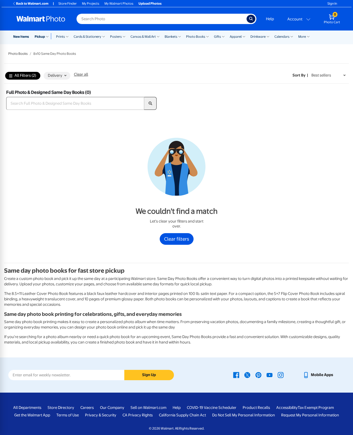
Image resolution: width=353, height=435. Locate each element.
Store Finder (67, 3)
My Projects (90, 3)
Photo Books (195, 37)
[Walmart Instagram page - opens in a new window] (281, 374)
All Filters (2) (25, 75)
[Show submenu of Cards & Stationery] (103, 36)
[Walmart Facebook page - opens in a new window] (236, 374)
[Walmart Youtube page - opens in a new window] (269, 374)
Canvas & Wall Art (143, 37)
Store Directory (61, 407)
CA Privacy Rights (137, 415)
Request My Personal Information (310, 415)
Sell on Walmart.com (148, 407)
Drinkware (258, 37)
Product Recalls (256, 407)
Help (270, 19)
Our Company (112, 407)
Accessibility (287, 407)
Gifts (217, 37)
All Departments (27, 407)
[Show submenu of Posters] (124, 36)
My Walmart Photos (118, 3)
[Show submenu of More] (308, 36)
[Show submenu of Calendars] (291, 36)
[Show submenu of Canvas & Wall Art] (158, 36)
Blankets (171, 37)
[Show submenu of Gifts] (223, 36)
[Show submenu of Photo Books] (207, 36)
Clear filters (176, 239)
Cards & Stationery (87, 37)
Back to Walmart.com (32, 3)
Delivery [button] (55, 75)
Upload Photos (150, 3)
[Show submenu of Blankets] (179, 36)
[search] (150, 103)
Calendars (281, 37)
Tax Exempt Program (316, 407)
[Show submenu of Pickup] (48, 36)
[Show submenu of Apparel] (243, 36)
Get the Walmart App (32, 415)
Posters (116, 37)
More (302, 37)
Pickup (40, 37)
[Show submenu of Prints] (67, 36)
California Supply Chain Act (182, 415)
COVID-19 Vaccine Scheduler (211, 407)
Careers (87, 407)
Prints (60, 37)
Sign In (332, 3)
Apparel (236, 37)
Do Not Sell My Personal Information (243, 415)
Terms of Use (67, 415)
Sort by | (300, 75)
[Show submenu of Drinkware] (268, 36)
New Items (21, 37)
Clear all (81, 74)
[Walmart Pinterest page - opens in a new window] (258, 374)
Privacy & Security (100, 415)
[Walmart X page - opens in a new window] (247, 374)
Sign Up (149, 374)
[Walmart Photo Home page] (40, 18)
